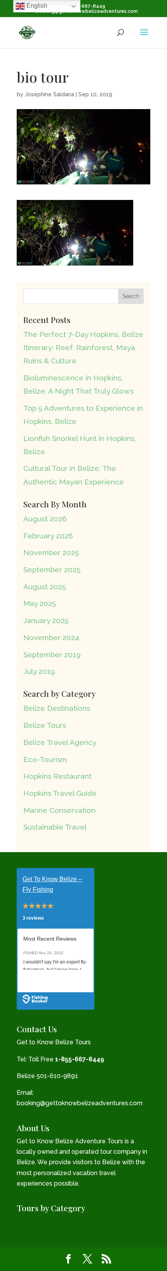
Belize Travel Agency (59, 742)
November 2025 (51, 552)
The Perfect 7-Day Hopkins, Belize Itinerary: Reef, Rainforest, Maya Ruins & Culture (83, 347)
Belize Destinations (56, 708)
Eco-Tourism (45, 759)
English (36, 5)
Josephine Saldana (49, 94)
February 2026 (48, 535)
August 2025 (44, 586)
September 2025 (51, 569)
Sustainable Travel (55, 827)
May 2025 (39, 603)
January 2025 (45, 620)
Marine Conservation (59, 810)
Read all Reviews (45, 981)
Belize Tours (44, 725)
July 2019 (39, 671)
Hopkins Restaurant (57, 776)
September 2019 (52, 654)
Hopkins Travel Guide (60, 793)
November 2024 (51, 637)
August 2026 (45, 518)
